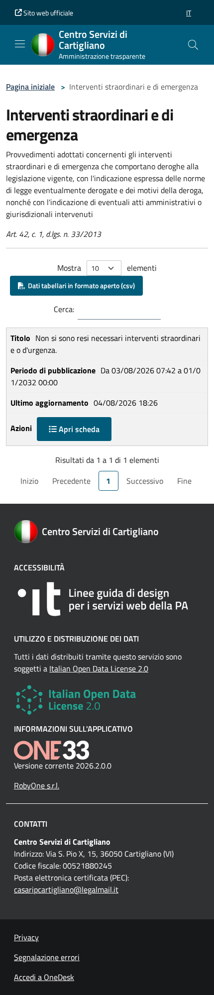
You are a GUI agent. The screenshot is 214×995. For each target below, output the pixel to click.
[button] (188, 12)
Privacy (26, 937)
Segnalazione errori (47, 957)
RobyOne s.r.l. (36, 785)
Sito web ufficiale (47, 12)
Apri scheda (78, 429)
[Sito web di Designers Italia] (107, 599)
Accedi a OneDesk (44, 977)
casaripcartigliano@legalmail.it (66, 889)
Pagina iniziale (30, 87)
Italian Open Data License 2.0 (98, 668)
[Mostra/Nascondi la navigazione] (20, 44)
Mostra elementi (107, 268)
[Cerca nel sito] (193, 45)
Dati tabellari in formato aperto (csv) (80, 285)
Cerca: (64, 309)
